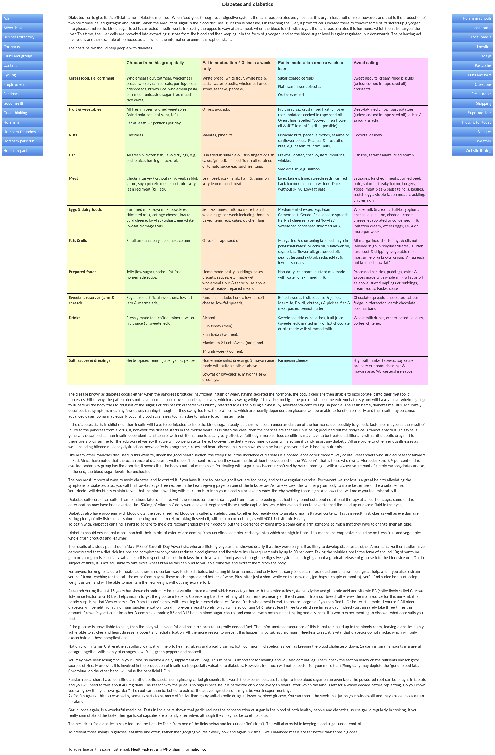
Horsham (11, 123)
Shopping (483, 104)
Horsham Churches (20, 132)
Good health (14, 104)
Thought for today (476, 123)
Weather (484, 141)
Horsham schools (477, 19)
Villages (484, 132)
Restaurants (481, 94)
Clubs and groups (18, 56)
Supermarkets (479, 113)
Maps (486, 56)
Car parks (12, 47)
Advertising (13, 28)
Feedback (11, 94)
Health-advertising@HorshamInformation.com (170, 749)
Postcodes (483, 66)
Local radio (482, 28)
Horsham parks (16, 151)
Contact (10, 66)
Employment (14, 85)
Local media (481, 37)
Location (484, 47)
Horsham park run (19, 141)
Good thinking (15, 113)
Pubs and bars (479, 75)
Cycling (10, 75)
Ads (7, 19)
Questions (483, 85)
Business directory (19, 37)
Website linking (478, 151)
